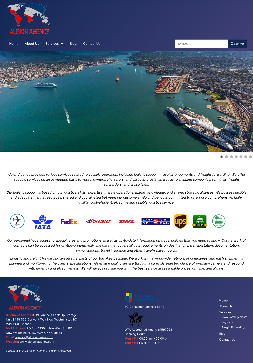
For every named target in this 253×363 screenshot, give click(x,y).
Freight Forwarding (233, 327)
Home (13, 43)
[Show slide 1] (221, 156)
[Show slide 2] (226, 156)
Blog (73, 43)
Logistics (227, 322)
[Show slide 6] (245, 156)
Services (52, 43)
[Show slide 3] (231, 156)
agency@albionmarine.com (34, 337)
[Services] (61, 43)
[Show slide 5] (240, 156)
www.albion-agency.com (37, 341)
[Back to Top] (246, 356)
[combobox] (201, 44)
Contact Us (91, 43)
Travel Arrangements (234, 316)
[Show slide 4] (236, 156)
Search (239, 44)
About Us (32, 43)
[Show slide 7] (250, 156)
